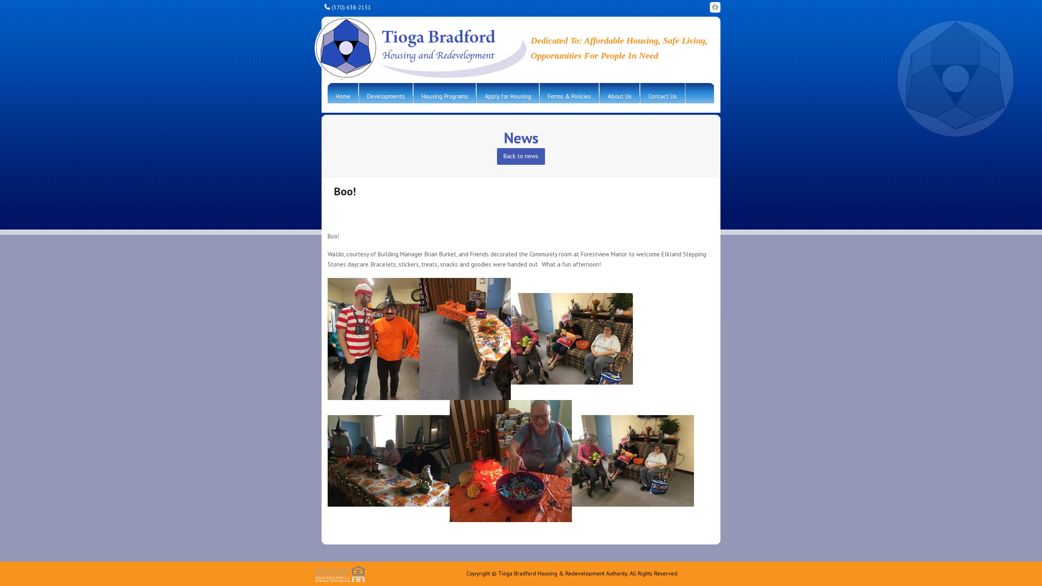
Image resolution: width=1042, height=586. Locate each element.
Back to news (521, 156)
